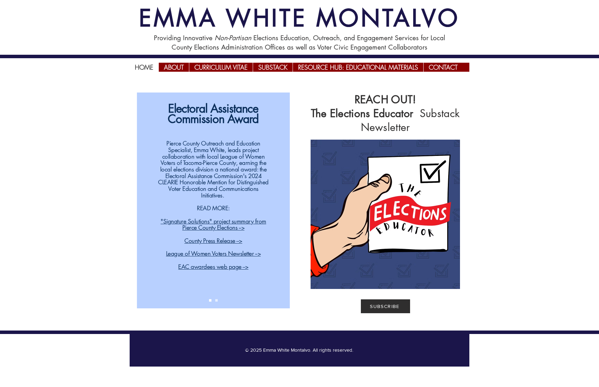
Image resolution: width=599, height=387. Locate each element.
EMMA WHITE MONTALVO (299, 18)
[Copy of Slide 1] (216, 300)
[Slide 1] (210, 300)
